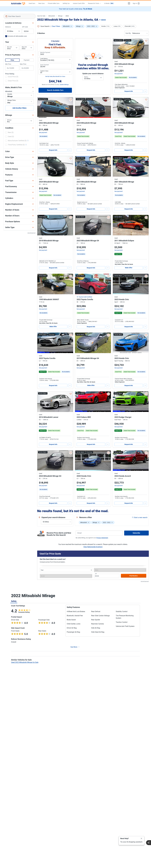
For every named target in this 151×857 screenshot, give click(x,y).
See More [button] (73, 647)
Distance (8, 27)
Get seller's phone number (95, 204)
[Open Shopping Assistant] (148, 842)
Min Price (8, 64)
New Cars (41, 3)
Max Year (24, 46)
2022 (67, 16)
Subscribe (136, 533)
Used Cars (32, 3)
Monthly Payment (45, 52)
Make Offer (128, 268)
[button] (129, 3)
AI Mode (108, 3)
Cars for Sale (41, 16)
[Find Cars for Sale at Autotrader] (18, 3)
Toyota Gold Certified (85, 297)
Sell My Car (66, 3)
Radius (86, 77)
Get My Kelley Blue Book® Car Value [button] (55, 76)
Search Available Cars (55, 90)
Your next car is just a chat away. (75, 9)
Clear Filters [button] (56, 26)
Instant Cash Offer (79, 3)
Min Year (9, 46)
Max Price (23, 64)
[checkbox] (11, 76)
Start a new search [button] (140, 517)
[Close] (141, 838)
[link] (132, 77)
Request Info (128, 91)
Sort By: (128, 33)
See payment (118, 73)
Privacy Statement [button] (102, 538)
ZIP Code (25, 27)
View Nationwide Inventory (93, 547)
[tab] (13, 601)
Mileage (9, 120)
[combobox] (19, 16)
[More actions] (145, 91)
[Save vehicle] (146, 40)
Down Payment (44, 64)
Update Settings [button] (64, 84)
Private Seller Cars (53, 3)
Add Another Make (20, 108)
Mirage (60, 16)
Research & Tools (93, 3)
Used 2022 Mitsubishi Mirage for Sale (24, 662)
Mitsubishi (51, 16)
